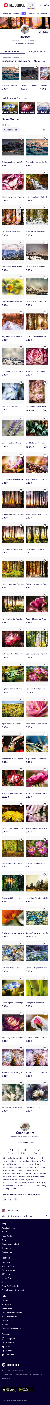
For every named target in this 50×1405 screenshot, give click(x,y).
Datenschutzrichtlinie (15, 1371)
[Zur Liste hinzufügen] (16, 66)
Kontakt (5, 1324)
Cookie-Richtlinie (36, 1375)
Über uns (6, 1262)
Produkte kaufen (12, 51)
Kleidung (19, 14)
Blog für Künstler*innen (12, 1286)
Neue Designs (8, 1236)
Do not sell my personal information (15, 1375)
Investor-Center (9, 1266)
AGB (3, 1371)
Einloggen (6, 1248)
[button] (10, 108)
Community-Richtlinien (12, 1312)
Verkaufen (6, 1278)
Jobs (4, 1282)
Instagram (10, 1338)
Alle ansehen (39, 61)
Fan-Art (5, 1232)
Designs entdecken (37, 51)
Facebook (10, 1342)
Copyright (6, 1320)
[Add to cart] (45, 410)
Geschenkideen (8, 1228)
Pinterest (10, 1355)
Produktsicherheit (9, 1316)
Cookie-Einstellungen (11, 1328)
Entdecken (6, 14)
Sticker (31, 14)
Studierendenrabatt (10, 1244)
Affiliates (6, 1274)
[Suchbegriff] (31, 5)
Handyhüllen (41, 14)
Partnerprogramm (10, 1270)
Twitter (9, 1346)
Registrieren (7, 1252)
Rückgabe (6, 1304)
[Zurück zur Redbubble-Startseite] (14, 5)
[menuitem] (6, 13)
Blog (4, 1240)
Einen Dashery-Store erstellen (15, 1290)
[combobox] (31, 5)
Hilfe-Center (7, 1308)
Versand (5, 1300)
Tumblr (9, 1351)
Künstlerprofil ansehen (25, 44)
